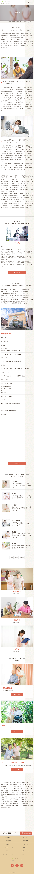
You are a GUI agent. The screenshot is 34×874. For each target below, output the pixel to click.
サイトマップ (25, 854)
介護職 (16, 557)
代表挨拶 (22, 557)
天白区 (11, 557)
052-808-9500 (4, 341)
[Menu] (31, 2)
